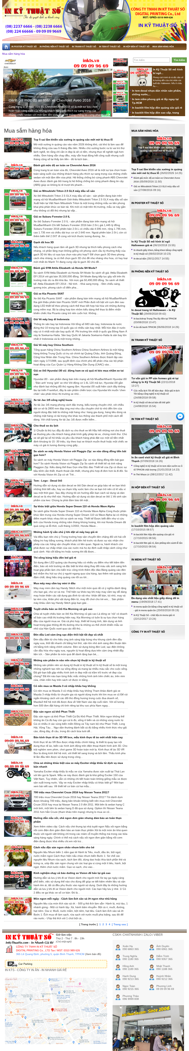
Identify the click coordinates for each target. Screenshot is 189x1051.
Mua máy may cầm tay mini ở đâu (54, 583)
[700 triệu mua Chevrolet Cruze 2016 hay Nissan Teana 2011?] (18, 800)
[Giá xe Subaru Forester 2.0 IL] (18, 225)
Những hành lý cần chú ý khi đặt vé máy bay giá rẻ (66, 531)
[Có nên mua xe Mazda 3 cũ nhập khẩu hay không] (18, 694)
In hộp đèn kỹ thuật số (148, 487)
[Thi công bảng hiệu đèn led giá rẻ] (18, 567)
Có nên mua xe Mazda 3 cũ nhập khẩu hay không (65, 685)
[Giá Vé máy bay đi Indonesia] (18, 327)
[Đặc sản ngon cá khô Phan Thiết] (18, 718)
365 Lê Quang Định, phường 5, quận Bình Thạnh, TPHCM (50, 954)
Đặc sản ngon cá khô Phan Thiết (54, 711)
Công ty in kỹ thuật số (148, 631)
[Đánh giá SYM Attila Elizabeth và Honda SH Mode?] (18, 276)
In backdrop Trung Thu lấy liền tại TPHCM (155, 318)
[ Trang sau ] (120, 924)
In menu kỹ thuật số (146, 559)
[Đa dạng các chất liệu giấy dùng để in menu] (157, 584)
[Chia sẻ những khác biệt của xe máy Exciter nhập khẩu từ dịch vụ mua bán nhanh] (18, 771)
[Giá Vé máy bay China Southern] (18, 353)
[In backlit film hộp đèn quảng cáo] (157, 512)
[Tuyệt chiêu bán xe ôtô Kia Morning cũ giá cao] (18, 617)
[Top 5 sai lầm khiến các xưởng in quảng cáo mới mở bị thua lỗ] (18, 145)
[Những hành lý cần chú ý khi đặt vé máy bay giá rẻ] (18, 540)
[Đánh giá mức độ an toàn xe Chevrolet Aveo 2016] (18, 171)
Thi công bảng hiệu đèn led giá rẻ (55, 557)
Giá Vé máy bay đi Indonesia (51, 319)
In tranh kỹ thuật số (146, 339)
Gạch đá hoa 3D (44, 242)
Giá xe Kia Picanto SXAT (49, 293)
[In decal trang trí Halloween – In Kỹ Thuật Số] (157, 299)
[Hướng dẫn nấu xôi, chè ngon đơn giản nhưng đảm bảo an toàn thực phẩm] (18, 826)
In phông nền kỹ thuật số (150, 271)
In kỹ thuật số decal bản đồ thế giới (152, 402)
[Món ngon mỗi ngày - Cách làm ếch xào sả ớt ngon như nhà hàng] (18, 906)
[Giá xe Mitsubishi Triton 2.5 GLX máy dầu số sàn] (18, 199)
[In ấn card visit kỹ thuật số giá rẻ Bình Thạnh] (157, 443)
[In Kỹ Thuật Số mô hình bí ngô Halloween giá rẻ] (141, 81)
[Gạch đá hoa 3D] (18, 251)
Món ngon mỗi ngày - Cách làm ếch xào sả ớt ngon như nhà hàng (75, 898)
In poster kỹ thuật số (147, 202)
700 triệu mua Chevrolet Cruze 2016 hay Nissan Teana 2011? (71, 792)
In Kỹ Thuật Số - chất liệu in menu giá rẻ (154, 615)
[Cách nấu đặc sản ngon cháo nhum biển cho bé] (18, 855)
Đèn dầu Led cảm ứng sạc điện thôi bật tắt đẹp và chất (68, 634)
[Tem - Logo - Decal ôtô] (18, 488)
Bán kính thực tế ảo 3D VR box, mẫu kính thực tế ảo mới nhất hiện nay (78, 737)
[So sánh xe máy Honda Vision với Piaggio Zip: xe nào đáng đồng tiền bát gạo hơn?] (18, 460)
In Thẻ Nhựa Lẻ (142, 474)
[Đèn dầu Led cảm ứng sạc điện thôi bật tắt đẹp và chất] (18, 644)
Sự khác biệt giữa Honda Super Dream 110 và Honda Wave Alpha (74, 506)
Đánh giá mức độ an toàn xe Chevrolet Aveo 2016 (65, 165)
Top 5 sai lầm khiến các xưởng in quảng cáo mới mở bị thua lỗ (73, 139)
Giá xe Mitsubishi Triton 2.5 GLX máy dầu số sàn (49, 100)
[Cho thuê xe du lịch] (18, 433)
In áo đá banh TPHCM (145, 327)
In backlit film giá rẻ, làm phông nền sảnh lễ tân (158, 543)
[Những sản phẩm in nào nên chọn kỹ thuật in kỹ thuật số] (18, 668)
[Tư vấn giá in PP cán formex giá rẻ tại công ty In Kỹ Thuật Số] (157, 359)
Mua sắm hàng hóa (13, 53)
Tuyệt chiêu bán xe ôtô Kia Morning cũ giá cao (63, 608)
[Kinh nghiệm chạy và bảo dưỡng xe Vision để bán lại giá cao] (18, 880)
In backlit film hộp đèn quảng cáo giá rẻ (157, 107)
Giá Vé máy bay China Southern (53, 344)
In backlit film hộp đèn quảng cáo (152, 525)
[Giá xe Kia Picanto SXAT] (18, 302)
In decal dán (140, 258)
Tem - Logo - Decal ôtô (48, 480)
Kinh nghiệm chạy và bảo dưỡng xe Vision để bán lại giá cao (72, 873)
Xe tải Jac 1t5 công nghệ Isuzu (53, 399)
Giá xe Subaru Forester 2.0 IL (52, 216)
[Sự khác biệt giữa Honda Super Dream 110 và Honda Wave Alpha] (18, 515)
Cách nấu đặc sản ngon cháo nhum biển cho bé (64, 847)
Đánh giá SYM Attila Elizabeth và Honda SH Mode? (65, 267)
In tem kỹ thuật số (145, 418)
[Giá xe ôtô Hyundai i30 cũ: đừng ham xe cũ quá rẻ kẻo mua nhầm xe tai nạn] (18, 379)
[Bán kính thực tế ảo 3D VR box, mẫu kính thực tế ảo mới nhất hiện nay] (18, 745)
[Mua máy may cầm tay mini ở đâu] (18, 592)
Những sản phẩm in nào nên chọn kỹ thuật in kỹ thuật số (70, 660)
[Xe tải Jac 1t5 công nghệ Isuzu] (18, 406)
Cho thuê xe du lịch (46, 425)
